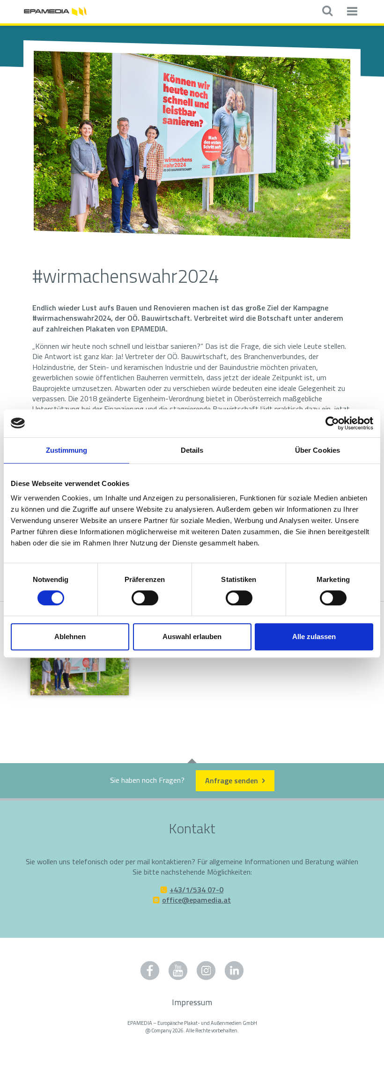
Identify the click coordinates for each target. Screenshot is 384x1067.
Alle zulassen (314, 636)
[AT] (55, 10)
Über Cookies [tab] (317, 450)
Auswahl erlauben (192, 636)
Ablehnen (70, 636)
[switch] (145, 597)
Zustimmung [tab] (67, 450)
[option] (192, 146)
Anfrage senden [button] (232, 780)
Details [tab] (192, 450)
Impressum (192, 1002)
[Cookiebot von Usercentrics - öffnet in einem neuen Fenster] (332, 423)
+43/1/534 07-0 (196, 889)
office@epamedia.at (196, 899)
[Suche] (327, 11)
